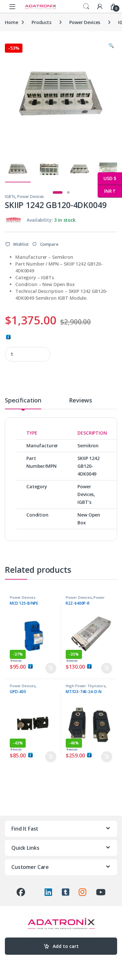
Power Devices (84, 22)
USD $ (107, 178)
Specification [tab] (23, 400)
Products (41, 22)
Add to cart (66, 946)
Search (86, 6)
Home (11, 22)
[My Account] (99, 6)
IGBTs (10, 196)
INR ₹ (106, 191)
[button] (111, 45)
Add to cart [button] (50, 668)
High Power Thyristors (85, 685)
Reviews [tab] (80, 400)
